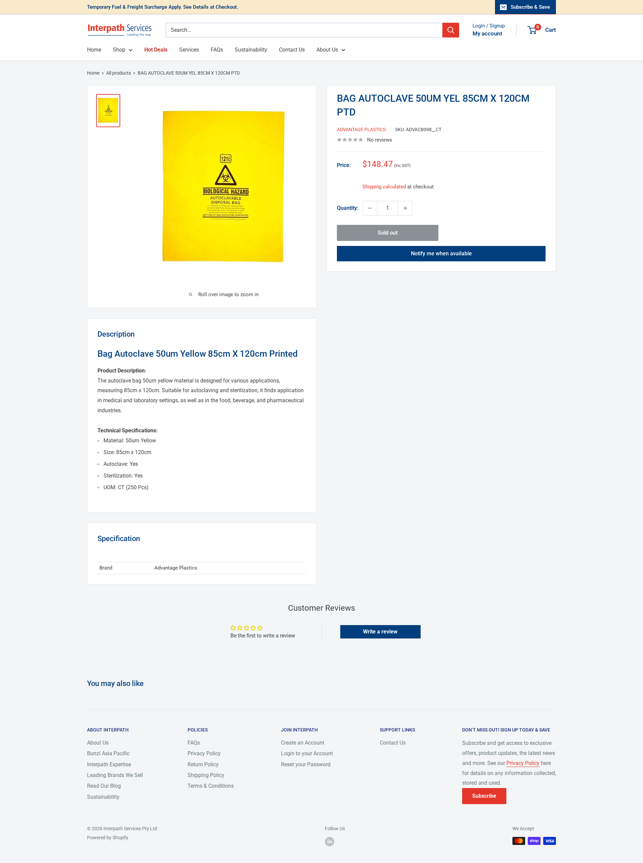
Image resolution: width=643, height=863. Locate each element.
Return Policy (203, 764)
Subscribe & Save (530, 7)
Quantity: (347, 208)
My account (487, 33)
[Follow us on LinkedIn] (329, 841)
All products (118, 73)
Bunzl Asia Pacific (108, 753)
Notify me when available (441, 253)
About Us (327, 50)
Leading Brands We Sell (115, 775)
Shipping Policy (206, 775)
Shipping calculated (384, 187)
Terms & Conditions (211, 786)
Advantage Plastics (361, 129)
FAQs (217, 50)
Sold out (388, 233)
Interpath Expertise (109, 764)
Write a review (380, 631)
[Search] (450, 30)
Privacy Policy (204, 753)
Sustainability (251, 50)
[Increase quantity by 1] (405, 208)
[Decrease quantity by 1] (370, 208)
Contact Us (292, 50)
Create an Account (302, 743)
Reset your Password (306, 764)
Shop (119, 50)
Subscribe (484, 796)
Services (189, 50)
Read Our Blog (104, 786)
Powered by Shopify (107, 837)
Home (94, 50)
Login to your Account (307, 753)
